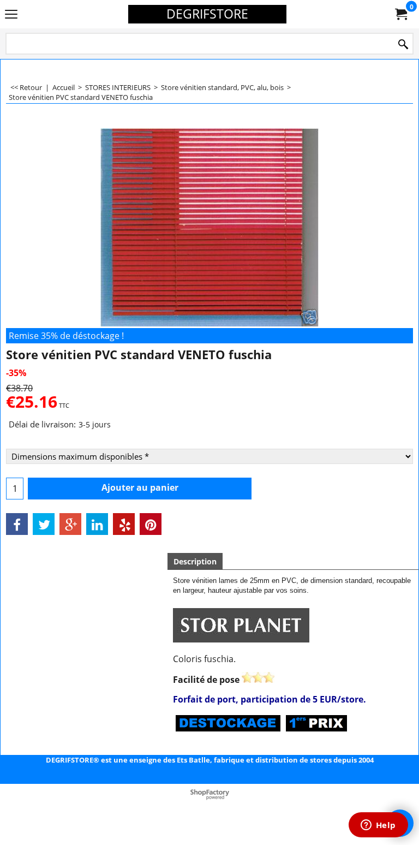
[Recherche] (403, 44)
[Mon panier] (400, 14)
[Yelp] (124, 524)
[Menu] (11, 15)
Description (195, 561)
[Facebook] (17, 524)
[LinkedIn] (97, 524)
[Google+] (70, 524)
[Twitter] (44, 524)
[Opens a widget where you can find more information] (378, 826)
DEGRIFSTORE (207, 13)
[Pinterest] (150, 524)
